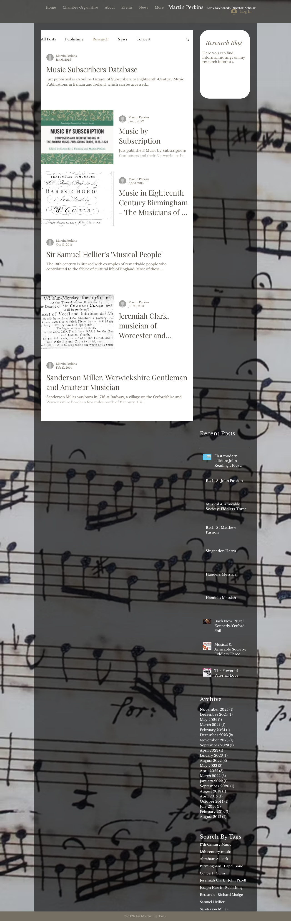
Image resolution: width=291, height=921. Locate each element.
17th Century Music (215, 844)
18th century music (215, 852)
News (122, 39)
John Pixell (237, 880)
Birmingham (210, 866)
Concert (143, 39)
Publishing (74, 39)
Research (100, 39)
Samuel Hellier (212, 902)
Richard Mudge (230, 895)
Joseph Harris (211, 888)
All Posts (48, 39)
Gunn (220, 873)
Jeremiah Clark (212, 880)
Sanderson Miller (214, 909)
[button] (187, 39)
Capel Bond (233, 866)
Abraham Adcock (214, 859)
